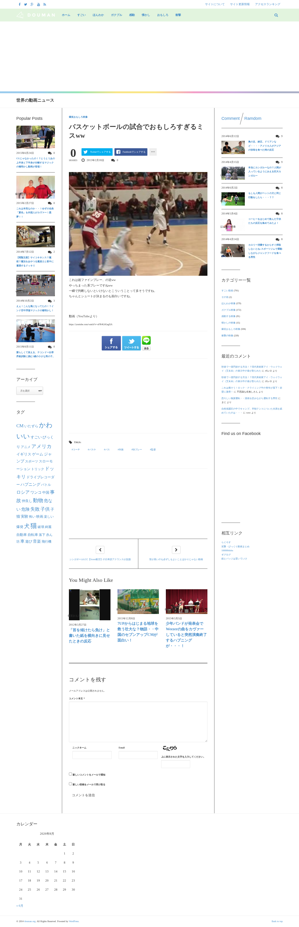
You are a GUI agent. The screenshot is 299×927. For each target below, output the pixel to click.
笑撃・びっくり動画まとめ (235, 546)
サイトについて (215, 4)
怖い (32, 516)
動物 (38, 500)
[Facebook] (20, 4)
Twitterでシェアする (100, 152)
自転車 (33, 535)
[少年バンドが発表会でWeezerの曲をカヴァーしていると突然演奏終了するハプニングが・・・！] (186, 601)
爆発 (19, 527)
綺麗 (48, 527)
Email (122, 747)
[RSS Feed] (45, 4)
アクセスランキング (267, 4)
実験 (24, 516)
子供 (45, 509)
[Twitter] (26, 4)
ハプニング (30, 484)
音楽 (37, 541)
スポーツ (31, 461)
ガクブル (116, 15)
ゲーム (37, 454)
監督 (153, 449)
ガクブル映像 (228, 310)
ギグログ (226, 554)
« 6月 (19, 905)
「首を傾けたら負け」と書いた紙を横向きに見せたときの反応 (89, 635)
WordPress (74, 921)
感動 (132, 15)
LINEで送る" (146, 343)
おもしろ (162, 15)
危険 (25, 509)
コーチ (76, 449)
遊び (28, 541)
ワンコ (36, 492)
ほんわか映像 (228, 303)
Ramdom (252, 118)
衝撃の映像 (227, 335)
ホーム (66, 15)
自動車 (21, 535)
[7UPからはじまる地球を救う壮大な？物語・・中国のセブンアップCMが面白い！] (138, 601)
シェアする (111, 343)
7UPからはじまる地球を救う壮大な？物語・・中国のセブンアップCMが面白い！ (138, 631)
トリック (37, 469)
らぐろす (226, 542)
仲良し (27, 501)
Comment (230, 118)
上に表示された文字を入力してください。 (183, 756)
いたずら (31, 426)
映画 (39, 516)
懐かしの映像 (228, 322)
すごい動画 (227, 290)
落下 (42, 535)
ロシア (23, 492)
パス (107, 449)
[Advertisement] (149, 56)
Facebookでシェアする (134, 152)
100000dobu (227, 550)
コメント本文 (77, 698)
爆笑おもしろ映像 (78, 117)
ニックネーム (79, 747)
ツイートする (131, 343)
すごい (81, 15)
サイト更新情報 (240, 4)
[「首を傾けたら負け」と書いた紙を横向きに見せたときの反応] (89, 604)
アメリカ (41, 446)
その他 (224, 297)
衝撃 (178, 15)
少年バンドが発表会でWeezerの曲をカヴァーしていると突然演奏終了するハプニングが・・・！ (186, 634)
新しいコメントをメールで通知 (89, 774)
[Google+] (33, 4)
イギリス (23, 454)
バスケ (92, 449)
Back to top (277, 921)
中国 (45, 492)
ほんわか (98, 15)
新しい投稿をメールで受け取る (89, 784)
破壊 (41, 527)
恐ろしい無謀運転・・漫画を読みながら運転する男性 (249, 398)
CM (20, 425)
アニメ (26, 447)
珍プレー (137, 449)
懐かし (146, 15)
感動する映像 (228, 316)
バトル (46, 484)
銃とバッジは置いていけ (234, 558)
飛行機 (46, 541)
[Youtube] (39, 4)
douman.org (30, 921)
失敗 (121, 449)
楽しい (49, 516)
